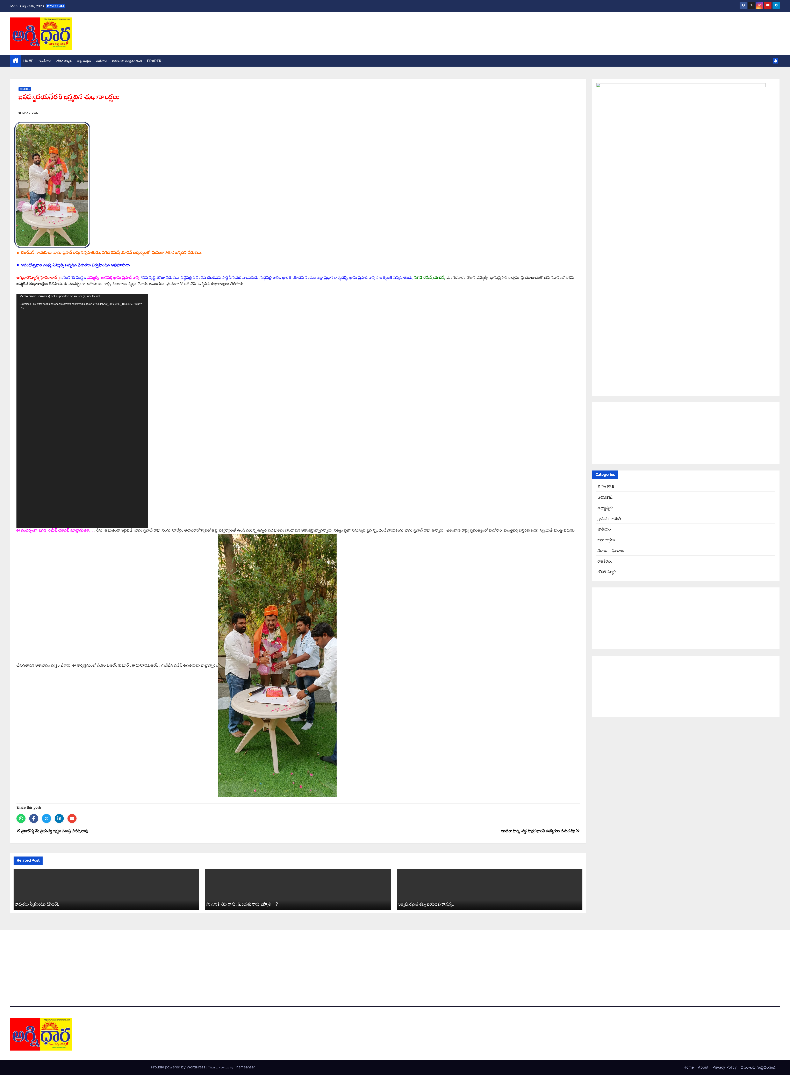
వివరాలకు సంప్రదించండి (127, 61)
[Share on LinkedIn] (59, 818)
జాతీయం (101, 61)
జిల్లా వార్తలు (84, 61)
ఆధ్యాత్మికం (605, 508)
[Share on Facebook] (33, 818)
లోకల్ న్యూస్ (64, 61)
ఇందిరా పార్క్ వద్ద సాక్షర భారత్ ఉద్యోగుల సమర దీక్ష (538, 831)
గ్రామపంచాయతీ (609, 519)
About (703, 1067)
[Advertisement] (686, 433)
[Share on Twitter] (46, 818)
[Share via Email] (72, 818)
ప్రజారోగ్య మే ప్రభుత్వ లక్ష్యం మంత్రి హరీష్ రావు (54, 831)
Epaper (154, 61)
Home (28, 61)
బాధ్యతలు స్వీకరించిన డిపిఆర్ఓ (37, 903)
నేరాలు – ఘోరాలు (611, 551)
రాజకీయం (45, 61)
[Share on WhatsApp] (21, 818)
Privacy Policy (724, 1067)
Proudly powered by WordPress (178, 1067)
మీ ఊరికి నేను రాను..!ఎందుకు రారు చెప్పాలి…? (242, 903)
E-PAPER (605, 487)
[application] (82, 411)
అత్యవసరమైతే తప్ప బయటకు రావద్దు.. (426, 903)
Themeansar (244, 1067)
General (25, 89)
